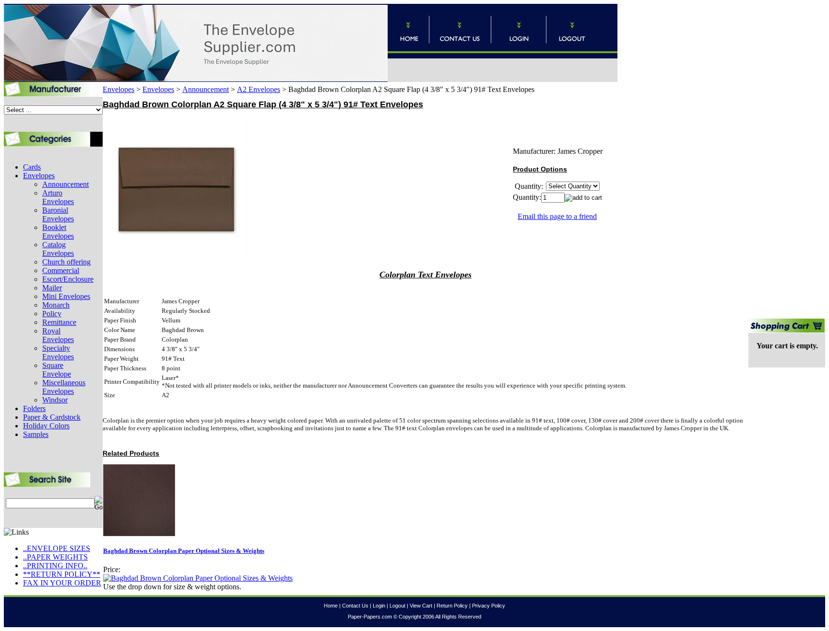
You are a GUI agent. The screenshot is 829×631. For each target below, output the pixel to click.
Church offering (66, 262)
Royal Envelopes (58, 335)
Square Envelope (56, 369)
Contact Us (355, 605)
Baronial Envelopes (58, 214)
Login (379, 605)
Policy (51, 314)
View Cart (421, 605)
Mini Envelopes (66, 296)
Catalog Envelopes (58, 249)
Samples (35, 434)
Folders (34, 408)
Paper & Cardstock (52, 417)
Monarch (56, 305)
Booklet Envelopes (58, 231)
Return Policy (452, 605)
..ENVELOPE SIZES (56, 548)
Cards (32, 167)
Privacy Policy (488, 605)
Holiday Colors (46, 426)
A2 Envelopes (258, 89)
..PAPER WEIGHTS (55, 557)
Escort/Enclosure (68, 279)
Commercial (60, 270)
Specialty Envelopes (58, 352)
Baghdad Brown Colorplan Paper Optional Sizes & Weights (183, 550)
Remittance (59, 322)
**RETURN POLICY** (61, 574)
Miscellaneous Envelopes (63, 387)
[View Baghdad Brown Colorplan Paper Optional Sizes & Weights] (198, 578)
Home (331, 605)
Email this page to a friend (557, 216)
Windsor (55, 400)
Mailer (52, 288)
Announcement (65, 184)
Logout (397, 605)
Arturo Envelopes (58, 197)
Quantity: (527, 197)
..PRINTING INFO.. (55, 566)
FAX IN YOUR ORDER (62, 583)
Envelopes (39, 176)
